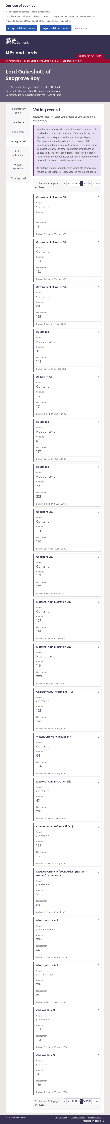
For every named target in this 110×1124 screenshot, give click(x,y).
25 (87, 183)
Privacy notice (94, 1118)
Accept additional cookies (21, 28)
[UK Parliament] (17, 41)
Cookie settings (81, 28)
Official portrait (18, 178)
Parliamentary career (18, 111)
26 (90, 183)
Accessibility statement (93, 1121)
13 (68, 183)
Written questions (18, 166)
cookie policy (64, 21)
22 (78, 183)
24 (84, 183)
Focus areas (18, 132)
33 (95, 183)
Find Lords (44, 61)
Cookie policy (61, 1118)
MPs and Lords (21, 53)
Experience (18, 122)
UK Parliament (12, 61)
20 (73, 183)
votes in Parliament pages (82, 172)
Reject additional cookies (56, 28)
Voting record (18, 141)
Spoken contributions (18, 153)
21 (76, 183)
